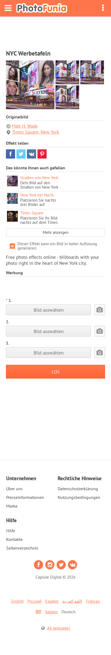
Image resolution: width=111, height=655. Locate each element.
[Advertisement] (55, 31)
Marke (12, 506)
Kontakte (14, 539)
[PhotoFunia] (41, 8)
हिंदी (38, 611)
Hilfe (10, 530)
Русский (34, 601)
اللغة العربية (72, 601)
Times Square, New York (35, 132)
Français (93, 601)
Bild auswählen (49, 310)
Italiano (51, 611)
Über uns (14, 488)
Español (51, 601)
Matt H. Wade (25, 126)
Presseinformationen (25, 497)
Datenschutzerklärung (78, 488)
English (17, 601)
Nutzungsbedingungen (79, 497)
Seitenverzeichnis (22, 548)
